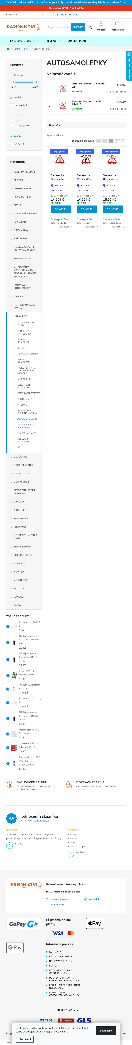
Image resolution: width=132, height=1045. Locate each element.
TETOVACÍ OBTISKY (27, 353)
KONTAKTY (11, 14)
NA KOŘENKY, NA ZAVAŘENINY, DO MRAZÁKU (26, 370)
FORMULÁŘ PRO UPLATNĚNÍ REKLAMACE (64, 986)
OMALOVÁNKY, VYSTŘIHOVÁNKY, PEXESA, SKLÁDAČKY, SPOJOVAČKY (25, 271)
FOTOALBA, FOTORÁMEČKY (22, 286)
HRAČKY (18, 296)
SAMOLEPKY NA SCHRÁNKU (26, 426)
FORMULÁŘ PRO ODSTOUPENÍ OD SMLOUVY (64, 994)
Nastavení (25, 1039)
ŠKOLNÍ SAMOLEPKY (24, 361)
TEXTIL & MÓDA (22, 546)
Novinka (20, 115)
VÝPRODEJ (20, 563)
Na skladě (21, 105)
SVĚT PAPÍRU (21, 238)
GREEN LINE (20, 510)
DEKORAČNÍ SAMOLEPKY (24, 386)
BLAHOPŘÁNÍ (21, 481)
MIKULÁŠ (19, 588)
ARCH (19, 144)
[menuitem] (24, 41)
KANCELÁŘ (20, 221)
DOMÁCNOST (21, 456)
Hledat (78, 27)
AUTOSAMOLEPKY (27, 418)
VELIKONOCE (21, 580)
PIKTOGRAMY (24, 399)
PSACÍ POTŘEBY (23, 196)
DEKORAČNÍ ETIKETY (28, 393)
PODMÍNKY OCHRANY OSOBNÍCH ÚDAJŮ (61, 972)
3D (18, 447)
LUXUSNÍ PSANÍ (22, 188)
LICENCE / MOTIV (23, 555)
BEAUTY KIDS (21, 473)
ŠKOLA (17, 205)
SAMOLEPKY (21, 316)
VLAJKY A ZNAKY (26, 433)
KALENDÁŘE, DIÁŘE (24, 171)
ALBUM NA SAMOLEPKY (24, 332)
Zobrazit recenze (41, 820)
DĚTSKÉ (21, 348)
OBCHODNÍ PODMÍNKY (61, 956)
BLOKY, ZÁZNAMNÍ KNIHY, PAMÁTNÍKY (24, 248)
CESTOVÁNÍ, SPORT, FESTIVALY (25, 492)
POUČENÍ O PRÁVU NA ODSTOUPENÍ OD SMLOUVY (64, 979)
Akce (18, 110)
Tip (18, 120)
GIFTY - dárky (21, 230)
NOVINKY (19, 571)
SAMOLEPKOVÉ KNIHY (25, 324)
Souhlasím (106, 1030)
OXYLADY (19, 501)
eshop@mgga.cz (59, 899)
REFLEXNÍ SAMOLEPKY (24, 440)
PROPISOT (23, 404)
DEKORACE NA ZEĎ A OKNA (25, 537)
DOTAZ (53, 965)
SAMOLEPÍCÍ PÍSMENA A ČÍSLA (27, 412)
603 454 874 (95, 899)
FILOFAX (18, 180)
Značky (17, 605)
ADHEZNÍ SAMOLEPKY (24, 341)
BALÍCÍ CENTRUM (23, 465)
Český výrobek (23, 125)
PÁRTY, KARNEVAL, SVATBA (24, 306)
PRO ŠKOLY (20, 526)
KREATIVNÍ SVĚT (23, 258)
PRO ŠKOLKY (21, 518)
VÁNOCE (18, 596)
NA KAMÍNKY (24, 379)
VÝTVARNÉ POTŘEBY (25, 213)
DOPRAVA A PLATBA (60, 961)
